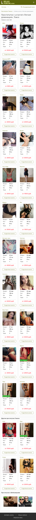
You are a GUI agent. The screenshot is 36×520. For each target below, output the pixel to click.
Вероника (22, 166)
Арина (21, 59)
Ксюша (21, 457)
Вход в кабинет (23, 515)
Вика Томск (5, 310)
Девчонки (22, 310)
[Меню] (34, 2)
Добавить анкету (9, 515)
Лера (4, 381)
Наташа (22, 23)
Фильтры (4, 7)
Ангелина (5, 274)
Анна (4, 421)
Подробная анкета (9, 54)
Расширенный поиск (29, 7)
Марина (4, 202)
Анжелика (5, 130)
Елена (4, 457)
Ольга (4, 345)
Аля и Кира (5, 166)
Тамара (22, 95)
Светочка (22, 238)
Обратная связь (18, 517)
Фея (21, 202)
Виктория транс (6, 238)
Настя (21, 274)
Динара (22, 130)
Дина (4, 23)
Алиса (4, 95)
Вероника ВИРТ (6, 59)
